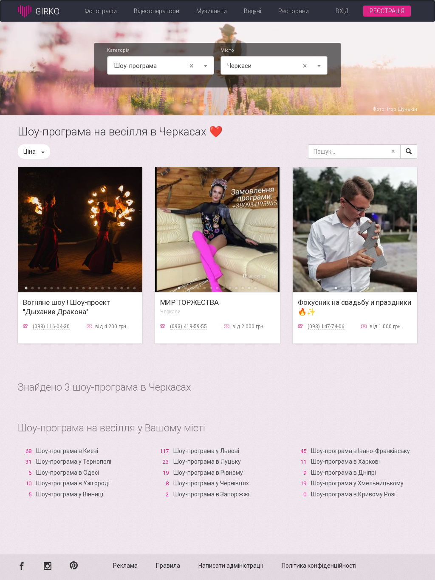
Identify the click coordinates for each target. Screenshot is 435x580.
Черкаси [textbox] (267, 65)
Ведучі (252, 11)
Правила (168, 565)
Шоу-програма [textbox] (154, 65)
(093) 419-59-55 (188, 326)
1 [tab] (26, 287)
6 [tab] (58, 287)
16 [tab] (122, 287)
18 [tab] (134, 287)
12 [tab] (96, 287)
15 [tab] (115, 287)
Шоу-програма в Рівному (208, 472)
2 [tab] (32, 287)
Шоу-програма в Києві (67, 451)
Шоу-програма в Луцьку (207, 461)
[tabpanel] (80, 229)
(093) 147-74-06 (326, 326)
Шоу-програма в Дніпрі (343, 472)
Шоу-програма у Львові (206, 451)
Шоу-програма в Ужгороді (73, 483)
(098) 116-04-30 (51, 326)
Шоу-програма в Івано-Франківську (360, 451)
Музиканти (211, 11)
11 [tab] (90, 287)
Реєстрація (387, 11)
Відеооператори (156, 11)
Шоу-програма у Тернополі (73, 461)
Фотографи (101, 11)
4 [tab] (45, 287)
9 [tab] (77, 287)
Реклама (125, 565)
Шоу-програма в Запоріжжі (211, 494)
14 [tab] (109, 287)
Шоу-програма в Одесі (67, 472)
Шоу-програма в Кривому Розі (353, 494)
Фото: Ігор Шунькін (395, 109)
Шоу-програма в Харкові (345, 461)
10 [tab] (83, 287)
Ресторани (293, 11)
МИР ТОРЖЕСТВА (189, 302)
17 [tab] (128, 287)
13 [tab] (102, 287)
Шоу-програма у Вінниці (69, 494)
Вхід (342, 11)
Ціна (29, 151)
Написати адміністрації (230, 565)
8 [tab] (71, 287)
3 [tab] (39, 287)
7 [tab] (64, 287)
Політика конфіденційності (319, 565)
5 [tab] (51, 287)
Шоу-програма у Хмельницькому (357, 483)
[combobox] (160, 65)
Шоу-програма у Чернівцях (211, 483)
